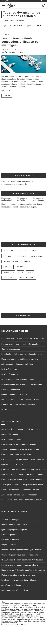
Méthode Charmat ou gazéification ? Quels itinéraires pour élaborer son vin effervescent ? (22, 550)
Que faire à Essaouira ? (10, 434)
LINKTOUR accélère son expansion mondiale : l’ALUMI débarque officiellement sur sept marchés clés (22, 475)
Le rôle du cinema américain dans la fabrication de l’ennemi (20, 580)
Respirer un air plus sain (10, 389)
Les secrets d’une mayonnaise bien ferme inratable (21, 429)
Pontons (6, 95)
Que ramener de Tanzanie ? (12, 464)
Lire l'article (5, 90)
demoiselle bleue (10, 261)
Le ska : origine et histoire (11, 439)
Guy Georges (30, 250)
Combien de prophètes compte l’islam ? (16, 454)
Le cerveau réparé (8, 410)
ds (20, 250)
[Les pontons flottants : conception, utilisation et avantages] (23, 74)
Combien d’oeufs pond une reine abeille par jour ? (20, 490)
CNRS (20, 272)
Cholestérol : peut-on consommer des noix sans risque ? (23, 470)
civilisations (36, 256)
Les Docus (12, 624)
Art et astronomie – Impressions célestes (17, 364)
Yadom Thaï (7, 267)
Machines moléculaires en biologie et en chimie (19, 359)
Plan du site (21, 624)
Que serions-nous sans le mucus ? (14, 394)
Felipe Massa (22, 267)
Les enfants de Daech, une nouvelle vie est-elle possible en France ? (23, 339)
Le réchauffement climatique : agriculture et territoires (21, 354)
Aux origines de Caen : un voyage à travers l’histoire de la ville (22, 485)
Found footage (9, 278)
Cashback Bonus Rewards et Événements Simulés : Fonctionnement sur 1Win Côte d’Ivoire (21, 480)
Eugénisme (27, 261)
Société (4, 52)
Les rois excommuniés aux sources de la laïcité (19, 565)
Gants (30, 272)
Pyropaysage (21, 256)
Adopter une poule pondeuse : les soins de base (20, 449)
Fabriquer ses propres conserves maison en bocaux (21, 500)
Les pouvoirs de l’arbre (10, 540)
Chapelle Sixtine (27, 278)
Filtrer (18, 26)
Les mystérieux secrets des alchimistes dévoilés (20, 344)
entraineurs (8, 272)
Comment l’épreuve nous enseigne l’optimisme (19, 555)
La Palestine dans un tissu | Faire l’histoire (17, 379)
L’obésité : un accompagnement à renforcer (18, 404)
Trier (38, 26)
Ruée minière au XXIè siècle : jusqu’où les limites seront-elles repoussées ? (23, 570)
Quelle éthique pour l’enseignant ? (14, 530)
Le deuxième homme (9, 369)
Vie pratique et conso (17, 52)
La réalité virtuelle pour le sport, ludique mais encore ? (22, 384)
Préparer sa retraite (8, 545)
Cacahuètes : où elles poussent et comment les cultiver (22, 459)
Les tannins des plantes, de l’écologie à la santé (20, 399)
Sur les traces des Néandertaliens (14, 590)
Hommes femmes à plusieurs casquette (16, 524)
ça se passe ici (21, 184)
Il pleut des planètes (9, 535)
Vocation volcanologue (10, 519)
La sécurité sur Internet (10, 374)
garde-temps (8, 250)
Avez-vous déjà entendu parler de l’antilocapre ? (20, 495)
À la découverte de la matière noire (14, 585)
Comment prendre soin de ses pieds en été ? (18, 444)
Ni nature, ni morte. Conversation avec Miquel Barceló (22, 560)
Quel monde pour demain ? (12, 349)
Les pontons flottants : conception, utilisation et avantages (19, 42)
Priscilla (7, 256)
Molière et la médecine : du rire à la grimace (18, 575)
